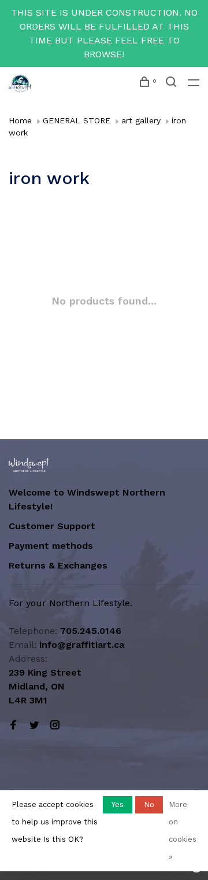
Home (20, 120)
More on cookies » (182, 830)
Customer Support (52, 525)
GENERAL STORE (76, 120)
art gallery (141, 120)
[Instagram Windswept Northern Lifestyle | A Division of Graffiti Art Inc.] (55, 725)
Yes (118, 804)
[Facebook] (13, 725)
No (149, 804)
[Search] (172, 83)
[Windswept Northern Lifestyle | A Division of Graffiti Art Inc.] (29, 465)
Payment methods (51, 545)
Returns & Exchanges (58, 565)
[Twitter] (34, 725)
